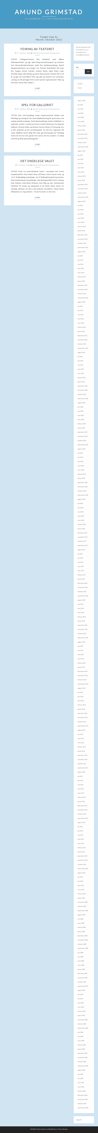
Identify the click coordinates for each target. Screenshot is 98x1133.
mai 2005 (80, 1078)
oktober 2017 (82, 541)
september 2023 (83, 247)
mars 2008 (81, 965)
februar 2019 (82, 474)
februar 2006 (82, 1045)
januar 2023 (81, 281)
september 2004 (83, 1108)
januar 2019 (81, 478)
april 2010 (81, 885)
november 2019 (83, 436)
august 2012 (81, 772)
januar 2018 (81, 529)
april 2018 (81, 516)
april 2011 (81, 839)
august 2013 (81, 730)
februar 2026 (82, 126)
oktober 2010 (82, 864)
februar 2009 (82, 927)
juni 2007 (80, 994)
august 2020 (81, 403)
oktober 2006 (82, 1024)
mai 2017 (80, 562)
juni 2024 (80, 210)
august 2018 (81, 499)
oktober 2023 (82, 243)
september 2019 (83, 445)
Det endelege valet (37, 161)
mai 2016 (80, 604)
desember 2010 (82, 856)
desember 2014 (82, 671)
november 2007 (83, 978)
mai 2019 (80, 461)
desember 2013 (82, 713)
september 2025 (83, 147)
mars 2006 (81, 1041)
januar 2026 (81, 130)
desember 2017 (82, 533)
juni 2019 (80, 457)
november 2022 (83, 289)
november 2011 (83, 810)
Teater (80, 88)
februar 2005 (82, 1091)
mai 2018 (80, 512)
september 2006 (83, 1028)
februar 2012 (82, 797)
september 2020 (83, 398)
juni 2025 (80, 159)
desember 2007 (82, 973)
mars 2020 (81, 419)
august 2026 (81, 100)
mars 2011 (81, 843)
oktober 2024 (82, 193)
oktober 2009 (82, 906)
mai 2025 (80, 163)
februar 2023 (82, 277)
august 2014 (81, 688)
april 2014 (81, 701)
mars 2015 (81, 659)
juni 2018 (80, 508)
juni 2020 (80, 407)
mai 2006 (80, 1036)
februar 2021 (82, 377)
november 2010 (83, 860)
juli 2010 (80, 877)
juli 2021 (80, 356)
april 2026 (81, 117)
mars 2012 (81, 793)
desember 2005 (82, 1053)
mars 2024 (81, 222)
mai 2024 (80, 214)
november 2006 (83, 1020)
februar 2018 (82, 524)
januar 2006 (81, 1049)
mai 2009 (80, 919)
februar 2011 (82, 848)
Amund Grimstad (39, 53)
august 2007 (81, 990)
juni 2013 (80, 734)
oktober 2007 (82, 982)
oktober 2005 (82, 1062)
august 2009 (81, 915)
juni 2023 (80, 260)
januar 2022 (81, 331)
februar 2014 (82, 705)
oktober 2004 (82, 1104)
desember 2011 (82, 806)
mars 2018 (81, 520)
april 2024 (81, 218)
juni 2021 (80, 361)
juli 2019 (80, 453)
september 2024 (83, 197)
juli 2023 (80, 256)
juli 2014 (80, 692)
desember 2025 (82, 134)
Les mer (38, 88)
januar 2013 (81, 751)
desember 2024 (82, 184)
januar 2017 (81, 579)
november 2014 (83, 675)
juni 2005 (80, 1074)
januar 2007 (81, 1015)
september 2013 (83, 726)
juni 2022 (80, 310)
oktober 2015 (82, 633)
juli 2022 (80, 306)
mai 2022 (80, 315)
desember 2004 (82, 1095)
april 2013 (81, 738)
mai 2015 (80, 650)
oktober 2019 (82, 440)
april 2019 (81, 466)
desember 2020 (82, 386)
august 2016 (81, 600)
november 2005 (83, 1057)
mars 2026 (81, 121)
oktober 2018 (82, 491)
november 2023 (83, 239)
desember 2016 (82, 583)
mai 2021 (80, 365)
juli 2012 (80, 776)
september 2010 (83, 869)
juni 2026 (80, 109)
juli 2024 (80, 205)
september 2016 (83, 596)
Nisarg (65, 1129)
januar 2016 (81, 621)
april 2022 (81, 319)
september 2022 (83, 298)
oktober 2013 (82, 722)
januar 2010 (81, 898)
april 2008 (81, 961)
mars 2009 (81, 923)
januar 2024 (81, 231)
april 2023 (81, 268)
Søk (77, 67)
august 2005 (81, 1070)
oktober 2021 (82, 344)
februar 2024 (82, 226)
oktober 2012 (82, 764)
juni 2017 (80, 558)
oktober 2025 (82, 142)
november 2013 (83, 717)
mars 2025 (81, 172)
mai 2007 (80, 999)
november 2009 (83, 902)
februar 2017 (82, 575)
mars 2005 (81, 1087)
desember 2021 (82, 336)
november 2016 (83, 587)
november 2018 (83, 487)
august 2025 (81, 151)
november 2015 (83, 629)
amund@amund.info (82, 55)
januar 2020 (81, 428)
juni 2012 (80, 780)
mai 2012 (80, 785)
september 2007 (83, 986)
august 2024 (81, 201)
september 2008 (83, 948)
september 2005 (83, 1066)
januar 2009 (81, 932)
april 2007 (81, 1003)
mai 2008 (80, 957)
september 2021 (83, 348)
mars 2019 (81, 470)
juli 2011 (80, 827)
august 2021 (81, 352)
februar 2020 (82, 424)
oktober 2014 (82, 680)
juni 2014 (80, 696)
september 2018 (83, 495)
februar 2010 (82, 894)
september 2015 (83, 638)
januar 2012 (81, 801)
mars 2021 (81, 373)
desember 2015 (82, 625)
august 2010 (81, 873)
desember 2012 (82, 755)
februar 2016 (82, 617)
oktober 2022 (82, 294)
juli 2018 (80, 503)
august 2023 (81, 252)
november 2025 (83, 138)
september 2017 (83, 545)
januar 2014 (81, 709)
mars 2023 (81, 273)
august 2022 (81, 302)
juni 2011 (80, 831)
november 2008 (83, 940)
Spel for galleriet (37, 105)
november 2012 (83, 759)
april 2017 (81, 566)
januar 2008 (81, 969)
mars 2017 (81, 570)
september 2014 (83, 684)
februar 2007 (82, 1011)
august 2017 (81, 550)
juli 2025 (80, 155)
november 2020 (83, 390)
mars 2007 (81, 1007)
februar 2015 (82, 663)
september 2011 (83, 818)
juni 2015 (80, 646)
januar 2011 (81, 852)
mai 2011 (80, 835)
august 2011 (81, 822)
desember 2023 (82, 235)
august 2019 (81, 449)
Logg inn (79, 1120)
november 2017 (83, 537)
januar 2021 (81, 382)
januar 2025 (81, 180)
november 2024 (83, 189)
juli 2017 (80, 554)
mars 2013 (81, 743)
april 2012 (81, 789)
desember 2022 (82, 285)
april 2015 (81, 654)
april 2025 (81, 168)
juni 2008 (80, 952)
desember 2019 (82, 432)
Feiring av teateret (37, 49)
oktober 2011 (82, 814)
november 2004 (83, 1099)
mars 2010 (81, 890)
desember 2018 (82, 482)
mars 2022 (81, 323)
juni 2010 (80, 881)
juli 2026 (80, 105)
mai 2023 (80, 264)
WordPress (52, 1129)
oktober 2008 (82, 944)
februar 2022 (82, 327)
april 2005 (81, 1083)
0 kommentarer (54, 53)
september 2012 (83, 768)
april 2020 (81, 415)
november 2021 (83, 340)
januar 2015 (81, 667)
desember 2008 (82, 936)
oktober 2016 (82, 591)
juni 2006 (80, 1032)
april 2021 (81, 369)
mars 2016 (81, 612)
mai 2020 (80, 411)
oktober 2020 (82, 394)
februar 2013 (82, 747)
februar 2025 (82, 176)
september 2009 (83, 911)
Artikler (80, 84)
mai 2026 (80, 113)
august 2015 (81, 642)
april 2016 (81, 608)
